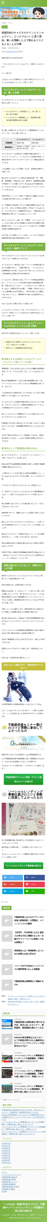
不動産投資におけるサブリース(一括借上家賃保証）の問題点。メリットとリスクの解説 (29, 920)
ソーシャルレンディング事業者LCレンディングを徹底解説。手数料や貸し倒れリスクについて (29, 1058)
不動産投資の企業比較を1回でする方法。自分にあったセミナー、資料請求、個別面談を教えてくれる (29, 1025)
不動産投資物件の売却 (10, 1187)
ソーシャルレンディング (11, 1175)
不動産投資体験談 (9, 1184)
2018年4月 (6, 1153)
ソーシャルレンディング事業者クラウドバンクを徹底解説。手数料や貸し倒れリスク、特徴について (29, 1074)
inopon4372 (13, 52)
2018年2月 (6, 1158)
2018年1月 (6, 1160)
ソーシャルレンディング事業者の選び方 (23, 865)
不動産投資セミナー (9, 1182)
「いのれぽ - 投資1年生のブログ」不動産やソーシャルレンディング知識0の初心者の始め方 (23, 1207)
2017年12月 (6, 1163)
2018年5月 (6, 1151)
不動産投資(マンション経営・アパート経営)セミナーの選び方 (23, 779)
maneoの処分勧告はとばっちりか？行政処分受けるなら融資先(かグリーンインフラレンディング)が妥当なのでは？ (23, 1117)
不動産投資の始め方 (9, 1177)
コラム (6, 902)
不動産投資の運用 (9, 1179)
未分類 (4, 1191)
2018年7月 (6, 1146)
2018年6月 (6, 1148)
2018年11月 (6, 1143)
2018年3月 (6, 1155)
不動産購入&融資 (8, 1189)
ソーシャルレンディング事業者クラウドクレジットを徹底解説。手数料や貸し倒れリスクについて (29, 1089)
